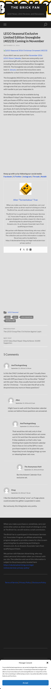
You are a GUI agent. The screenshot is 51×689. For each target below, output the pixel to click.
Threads (36, 176)
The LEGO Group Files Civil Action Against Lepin (22, 330)
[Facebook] (20, 249)
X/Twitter (17, 176)
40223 (8, 317)
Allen (18, 400)
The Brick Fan (25, 7)
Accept (25, 683)
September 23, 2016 (12, 45)
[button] (47, 663)
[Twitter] (24, 249)
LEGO (15, 317)
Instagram (27, 176)
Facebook (8, 176)
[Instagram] (27, 249)
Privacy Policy (25, 582)
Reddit (43, 176)
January (13, 69)
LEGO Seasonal (13, 312)
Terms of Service (11, 582)
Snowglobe (10, 321)
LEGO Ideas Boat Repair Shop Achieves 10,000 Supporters (22, 340)
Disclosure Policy (39, 582)
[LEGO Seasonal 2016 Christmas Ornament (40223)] (25, 50)
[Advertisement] (25, 144)
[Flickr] (30, 249)
